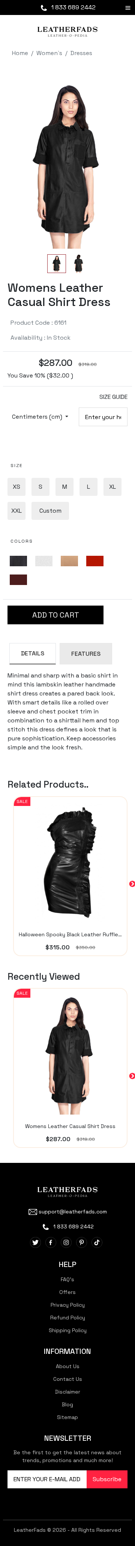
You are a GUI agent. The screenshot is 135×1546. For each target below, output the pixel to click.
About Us (68, 1366)
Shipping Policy (68, 1330)
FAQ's (67, 1279)
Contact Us (67, 1379)
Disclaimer (67, 1391)
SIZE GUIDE (113, 397)
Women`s (49, 53)
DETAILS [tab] (32, 653)
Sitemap (67, 1417)
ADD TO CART (55, 615)
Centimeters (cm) (38, 417)
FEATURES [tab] (85, 654)
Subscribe (107, 1479)
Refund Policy (67, 1317)
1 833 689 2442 (73, 7)
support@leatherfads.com (73, 1211)
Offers (67, 1292)
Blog (67, 1404)
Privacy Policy (68, 1304)
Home (20, 53)
